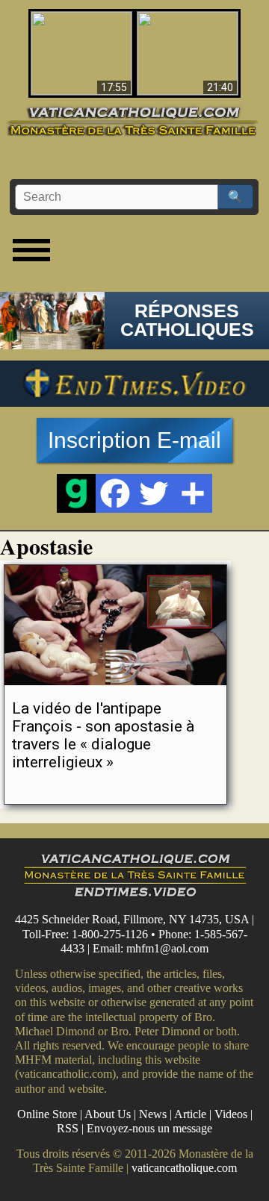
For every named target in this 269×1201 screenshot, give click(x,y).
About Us (107, 1114)
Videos (230, 1114)
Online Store (47, 1114)
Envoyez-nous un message (149, 1128)
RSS (67, 1128)
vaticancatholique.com (184, 1167)
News (153, 1114)
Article (190, 1114)
